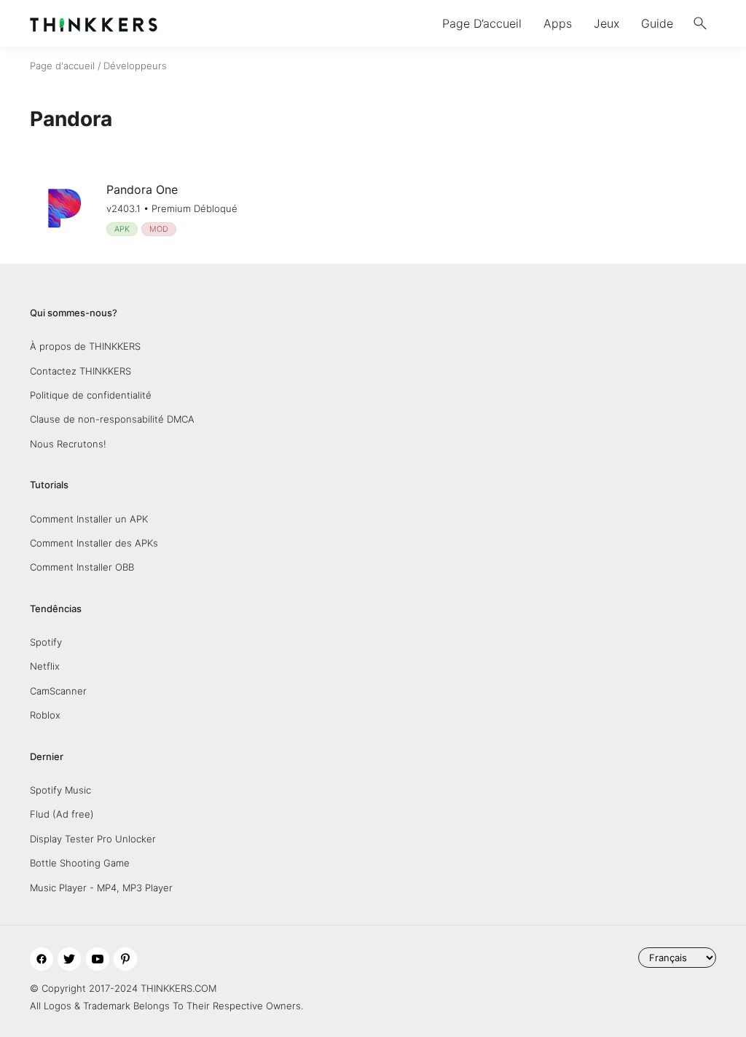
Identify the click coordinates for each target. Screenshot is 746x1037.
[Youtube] (97, 959)
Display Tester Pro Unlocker (93, 839)
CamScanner (58, 691)
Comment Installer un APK (89, 519)
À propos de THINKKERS (85, 346)
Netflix (45, 666)
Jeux (606, 23)
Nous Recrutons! (68, 444)
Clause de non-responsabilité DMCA (112, 419)
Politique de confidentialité (91, 395)
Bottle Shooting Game (80, 863)
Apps (557, 23)
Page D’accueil (482, 23)
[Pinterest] (125, 959)
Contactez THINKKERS (80, 371)
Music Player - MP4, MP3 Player (101, 887)
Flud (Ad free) (62, 814)
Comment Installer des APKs (94, 543)
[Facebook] (41, 959)
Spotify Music (60, 790)
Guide (657, 23)
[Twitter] (69, 959)
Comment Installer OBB (82, 567)
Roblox (45, 715)
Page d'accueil (62, 65)
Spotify (46, 642)
